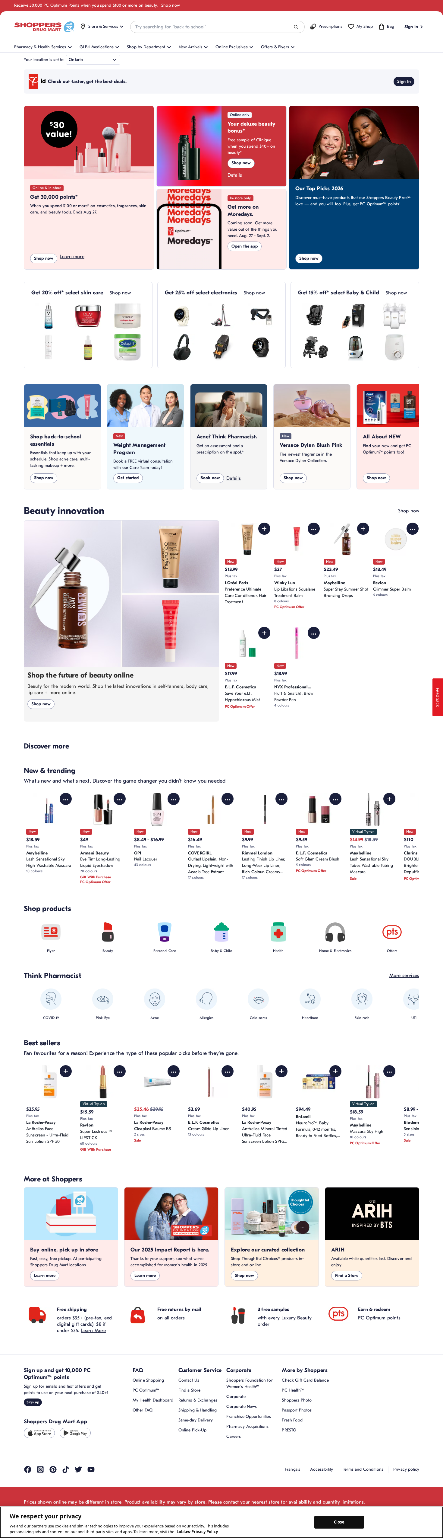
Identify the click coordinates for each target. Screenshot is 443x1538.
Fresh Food (292, 1420)
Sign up (33, 1402)
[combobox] (217, 27)
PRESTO (289, 1430)
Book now (210, 477)
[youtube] (91, 1469)
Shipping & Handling (197, 1410)
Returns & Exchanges (198, 1400)
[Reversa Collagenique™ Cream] (127, 316)
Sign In (404, 81)
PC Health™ (292, 1390)
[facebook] (28, 1469)
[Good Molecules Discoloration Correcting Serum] (88, 347)
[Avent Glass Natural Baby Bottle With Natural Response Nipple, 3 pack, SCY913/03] (394, 316)
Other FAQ (142, 1410)
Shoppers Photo (297, 1400)
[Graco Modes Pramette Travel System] (315, 347)
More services (404, 975)
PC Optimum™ (146, 1390)
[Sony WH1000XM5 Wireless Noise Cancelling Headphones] (182, 347)
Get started (128, 477)
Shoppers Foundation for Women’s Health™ (249, 1383)
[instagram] (40, 1469)
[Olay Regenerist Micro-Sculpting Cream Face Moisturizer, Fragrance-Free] (88, 316)
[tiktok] (66, 1469)
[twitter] (78, 1469)
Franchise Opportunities (248, 1416)
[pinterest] (53, 1469)
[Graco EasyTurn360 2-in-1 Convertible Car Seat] (315, 316)
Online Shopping (148, 1380)
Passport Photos (297, 1410)
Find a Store (346, 1275)
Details (235, 175)
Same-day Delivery (195, 1420)
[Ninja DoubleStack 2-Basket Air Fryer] (221, 347)
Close (339, 1522)
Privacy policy (406, 1469)
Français (292, 1469)
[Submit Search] (296, 27)
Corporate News (241, 1406)
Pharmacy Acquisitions (247, 1426)
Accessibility (321, 1469)
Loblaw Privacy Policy (197, 1531)
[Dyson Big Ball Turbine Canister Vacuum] (221, 316)
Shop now (170, 5)
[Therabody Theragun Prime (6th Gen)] (261, 316)
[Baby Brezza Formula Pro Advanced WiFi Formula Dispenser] (355, 316)
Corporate (235, 1396)
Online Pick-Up (192, 1430)
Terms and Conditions (363, 1469)
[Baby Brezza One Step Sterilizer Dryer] (355, 347)
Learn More (93, 1330)
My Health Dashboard (153, 1400)
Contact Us (188, 1380)
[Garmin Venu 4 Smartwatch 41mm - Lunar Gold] (182, 316)
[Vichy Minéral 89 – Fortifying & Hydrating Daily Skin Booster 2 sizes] (48, 316)
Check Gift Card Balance (305, 1380)
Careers (233, 1436)
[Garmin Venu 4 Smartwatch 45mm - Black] (261, 347)
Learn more (72, 256)
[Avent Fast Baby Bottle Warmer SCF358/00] (394, 347)
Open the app (244, 246)
